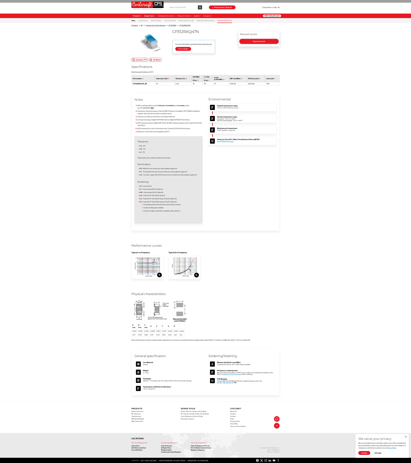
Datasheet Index (269, 7)
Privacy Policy (235, 421)
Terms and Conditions (238, 426)
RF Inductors (136, 414)
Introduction (143, 20)
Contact (233, 416)
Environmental (170, 20)
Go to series (183, 49)
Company (206, 16)
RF (142, 25)
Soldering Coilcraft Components (232, 374)
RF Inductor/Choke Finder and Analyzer (195, 414)
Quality (196, 16)
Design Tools (148, 16)
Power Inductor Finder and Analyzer (194, 411)
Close (405, 436)
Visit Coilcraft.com (272, 16)
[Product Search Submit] (200, 7)
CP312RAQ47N (184, 25)
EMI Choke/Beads (137, 419)
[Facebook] (257, 460)
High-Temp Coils (137, 421)
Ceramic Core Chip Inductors (155, 25)
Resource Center (183, 16)
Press (232, 419)
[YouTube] (274, 460)
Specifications (156, 20)
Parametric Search (223, 7)
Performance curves (186, 20)
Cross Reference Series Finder (192, 416)
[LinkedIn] (269, 460)
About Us (233, 411)
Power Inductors (137, 411)
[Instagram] (265, 460)
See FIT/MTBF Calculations (225, 141)
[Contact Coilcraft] (277, 419)
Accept (364, 453)
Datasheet (139, 60)
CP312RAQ (172, 25)
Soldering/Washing (224, 20)
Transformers (136, 416)
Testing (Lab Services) (165, 16)
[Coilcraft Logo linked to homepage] (147, 6)
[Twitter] (261, 460)
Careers (233, 414)
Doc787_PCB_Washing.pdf (225, 382)
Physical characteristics (205, 20)
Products (136, 16)
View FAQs (234, 424)
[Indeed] (278, 460)
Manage (378, 453)
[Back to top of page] (277, 425)
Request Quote (259, 41)
